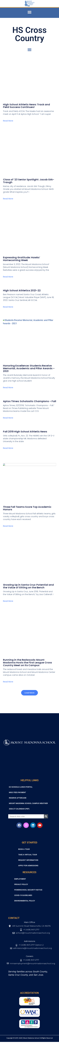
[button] (29, 12)
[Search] (46, 816)
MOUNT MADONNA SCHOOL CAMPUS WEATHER (28, 803)
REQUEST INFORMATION (28, 860)
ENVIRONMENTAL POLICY (24, 901)
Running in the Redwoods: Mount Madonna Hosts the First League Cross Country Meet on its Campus (27, 662)
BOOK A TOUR (24, 849)
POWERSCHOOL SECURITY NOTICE (28, 890)
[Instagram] (26, 825)
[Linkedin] (33, 825)
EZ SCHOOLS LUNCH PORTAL (21, 787)
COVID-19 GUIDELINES (23, 895)
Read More (8, 120)
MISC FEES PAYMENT (17, 792)
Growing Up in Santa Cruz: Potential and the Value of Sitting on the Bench (28, 586)
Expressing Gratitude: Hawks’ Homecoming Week (21, 259)
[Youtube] (40, 825)
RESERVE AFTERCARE (17, 798)
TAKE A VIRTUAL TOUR (27, 855)
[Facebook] (19, 825)
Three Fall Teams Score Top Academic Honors (27, 508)
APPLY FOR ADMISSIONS (28, 866)
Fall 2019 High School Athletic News (25, 431)
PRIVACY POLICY (21, 884)
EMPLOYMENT (20, 879)
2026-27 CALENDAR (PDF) (19, 809)
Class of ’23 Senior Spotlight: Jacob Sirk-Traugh (28, 181)
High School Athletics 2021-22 (22, 290)
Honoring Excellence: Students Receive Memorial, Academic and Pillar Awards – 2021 (29, 368)
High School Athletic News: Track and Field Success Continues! (26, 106)
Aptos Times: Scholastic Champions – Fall (29, 401)
